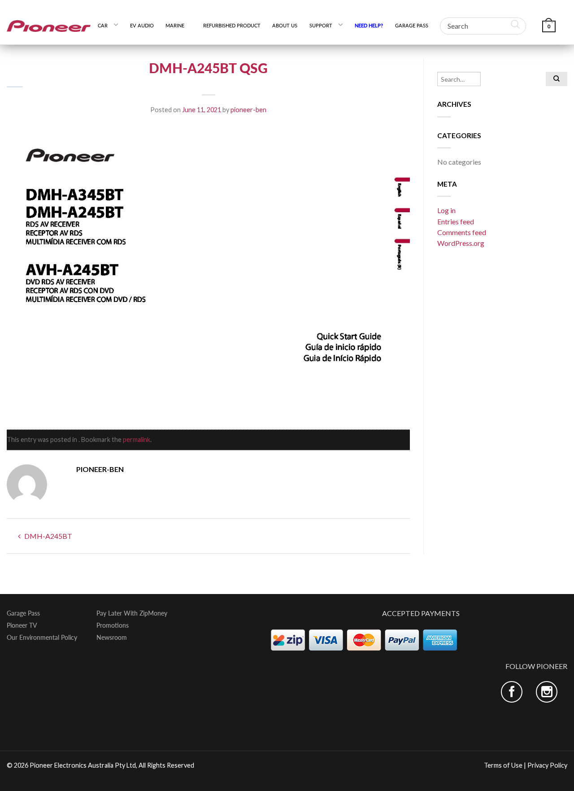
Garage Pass (411, 25)
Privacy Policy (547, 765)
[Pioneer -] (49, 22)
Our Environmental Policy (42, 637)
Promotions (112, 625)
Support (320, 25)
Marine (178, 25)
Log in (446, 210)
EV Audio (142, 25)
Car (103, 25)
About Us (284, 25)
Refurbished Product (232, 25)
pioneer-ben (248, 110)
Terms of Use (503, 765)
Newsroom (111, 637)
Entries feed (455, 221)
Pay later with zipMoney (131, 613)
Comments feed (461, 232)
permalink (136, 439)
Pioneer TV (22, 625)
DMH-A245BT (47, 536)
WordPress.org (460, 243)
